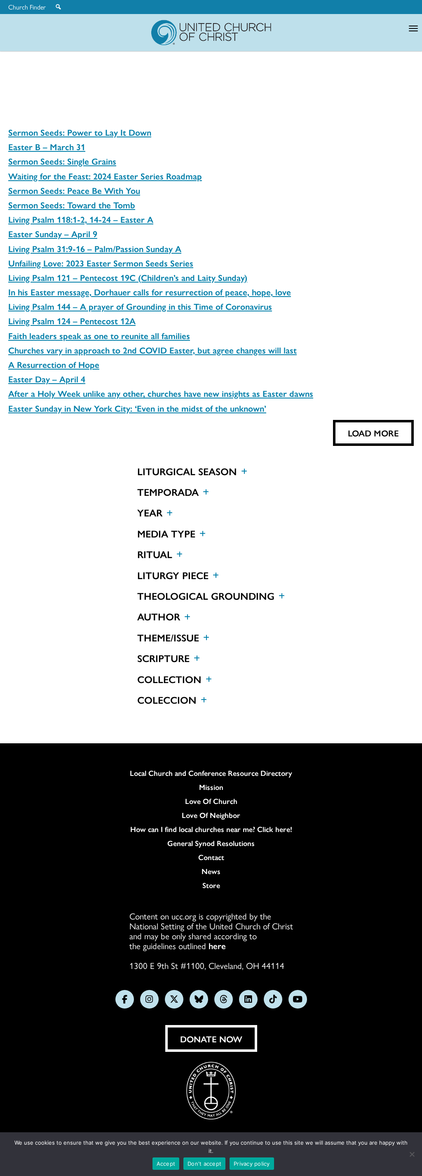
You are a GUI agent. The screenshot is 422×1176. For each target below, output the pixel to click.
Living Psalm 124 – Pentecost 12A (72, 320)
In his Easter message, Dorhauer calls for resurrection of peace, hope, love (149, 291)
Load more (373, 433)
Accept (166, 1163)
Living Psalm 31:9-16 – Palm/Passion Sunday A (94, 248)
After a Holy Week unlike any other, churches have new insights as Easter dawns (160, 393)
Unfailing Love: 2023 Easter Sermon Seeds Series (100, 263)
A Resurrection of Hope (53, 364)
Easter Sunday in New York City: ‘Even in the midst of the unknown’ (137, 408)
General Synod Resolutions (211, 843)
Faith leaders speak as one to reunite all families (99, 335)
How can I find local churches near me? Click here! (211, 829)
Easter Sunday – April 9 (52, 233)
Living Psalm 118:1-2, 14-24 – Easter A (80, 219)
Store (211, 885)
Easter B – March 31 (46, 146)
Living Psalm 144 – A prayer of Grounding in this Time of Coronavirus (140, 306)
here (217, 945)
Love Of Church (211, 801)
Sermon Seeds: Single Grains (62, 161)
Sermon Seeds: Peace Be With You (74, 190)
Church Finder (27, 7)
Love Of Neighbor (211, 815)
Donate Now (211, 1038)
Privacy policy (252, 1163)
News (211, 871)
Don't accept (204, 1163)
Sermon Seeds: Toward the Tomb (71, 204)
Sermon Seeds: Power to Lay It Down (79, 132)
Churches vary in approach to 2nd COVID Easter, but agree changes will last (152, 350)
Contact (211, 857)
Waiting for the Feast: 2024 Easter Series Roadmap (105, 176)
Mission (211, 787)
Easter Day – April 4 (46, 378)
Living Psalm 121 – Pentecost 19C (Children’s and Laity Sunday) (127, 277)
